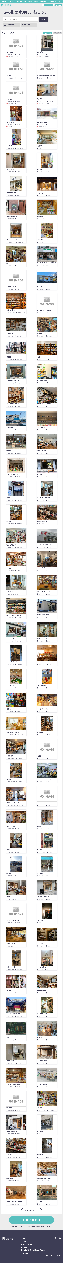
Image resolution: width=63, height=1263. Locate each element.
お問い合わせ (31, 1220)
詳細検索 (11, 25)
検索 (43, 19)
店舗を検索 (48, 33)
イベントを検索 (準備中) (58, 33)
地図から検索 (26, 25)
